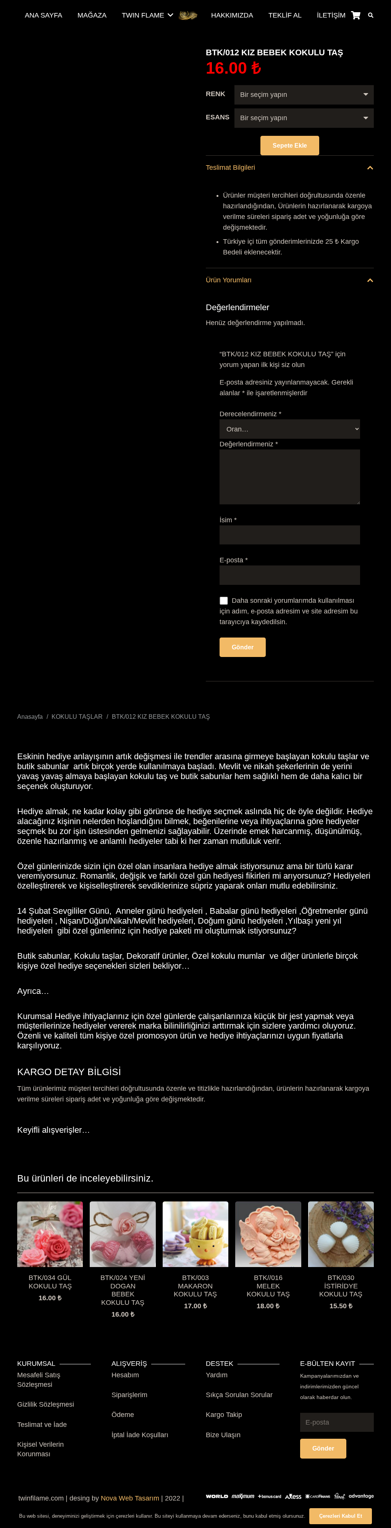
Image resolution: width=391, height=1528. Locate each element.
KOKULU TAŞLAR (77, 716)
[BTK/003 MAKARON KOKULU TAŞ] (195, 1207)
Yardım (217, 1375)
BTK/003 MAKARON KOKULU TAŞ (195, 1286)
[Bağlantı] (188, 15)
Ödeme (122, 1415)
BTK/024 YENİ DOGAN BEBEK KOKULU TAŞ (122, 1290)
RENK (215, 94)
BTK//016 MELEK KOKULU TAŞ (268, 1286)
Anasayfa (30, 716)
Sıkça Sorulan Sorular (239, 1395)
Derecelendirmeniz (250, 414)
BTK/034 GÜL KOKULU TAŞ (50, 1282)
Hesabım (125, 1375)
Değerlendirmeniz (249, 444)
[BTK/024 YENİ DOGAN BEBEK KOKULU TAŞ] (122, 1207)
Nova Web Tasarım (130, 1498)
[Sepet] (355, 15)
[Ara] (370, 15)
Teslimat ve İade (42, 1424)
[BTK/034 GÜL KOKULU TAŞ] (50, 1207)
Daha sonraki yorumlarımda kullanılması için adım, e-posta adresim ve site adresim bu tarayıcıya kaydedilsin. (289, 611)
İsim (228, 520)
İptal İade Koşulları (139, 1435)
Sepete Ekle (290, 145)
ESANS (217, 117)
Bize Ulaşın (223, 1435)
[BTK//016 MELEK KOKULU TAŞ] (268, 1207)
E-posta (234, 560)
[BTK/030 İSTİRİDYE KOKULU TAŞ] (341, 1207)
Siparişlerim (129, 1395)
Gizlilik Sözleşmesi (45, 1404)
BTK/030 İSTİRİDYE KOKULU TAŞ (340, 1286)
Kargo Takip (224, 1415)
